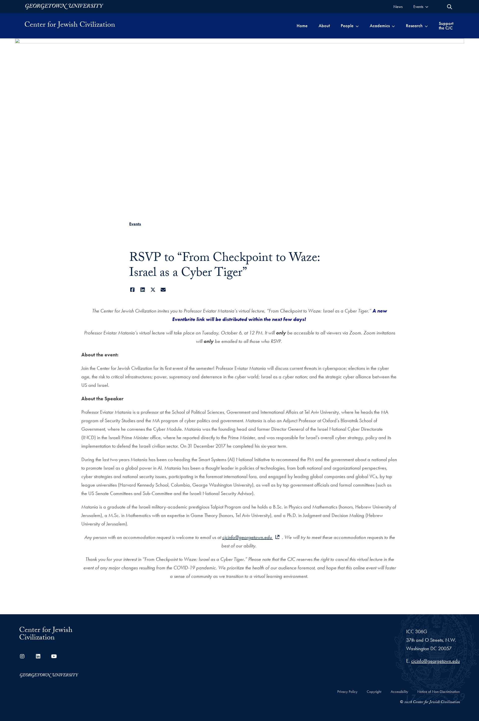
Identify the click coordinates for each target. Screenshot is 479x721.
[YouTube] (54, 656)
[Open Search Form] (450, 7)
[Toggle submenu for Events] (426, 6)
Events (135, 223)
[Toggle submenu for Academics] (393, 25)
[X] (153, 290)
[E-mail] (163, 290)
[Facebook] (132, 290)
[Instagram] (22, 656)
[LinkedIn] (142, 290)
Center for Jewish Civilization (69, 25)
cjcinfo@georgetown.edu (247, 537)
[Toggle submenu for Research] (426, 25)
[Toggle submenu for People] (357, 25)
